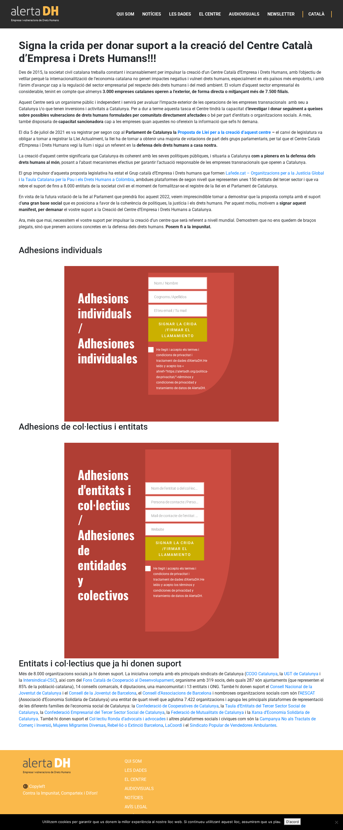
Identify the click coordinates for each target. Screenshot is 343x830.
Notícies (151, 14)
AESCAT (307, 693)
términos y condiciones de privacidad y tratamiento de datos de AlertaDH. (178, 590)
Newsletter (280, 14)
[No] (336, 822)
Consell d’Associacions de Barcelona (177, 693)
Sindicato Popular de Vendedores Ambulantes (233, 725)
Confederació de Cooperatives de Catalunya (177, 706)
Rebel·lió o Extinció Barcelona (135, 725)
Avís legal (136, 806)
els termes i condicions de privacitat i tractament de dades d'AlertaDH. (179, 355)
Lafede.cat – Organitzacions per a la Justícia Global (275, 173)
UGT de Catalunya (301, 673)
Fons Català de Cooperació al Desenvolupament (128, 680)
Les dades (180, 14)
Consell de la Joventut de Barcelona (102, 693)
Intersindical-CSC (39, 680)
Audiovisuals (244, 14)
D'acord (292, 822)
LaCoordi (173, 725)
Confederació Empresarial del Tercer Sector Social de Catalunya (104, 712)
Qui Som (125, 14)
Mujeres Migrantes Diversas (79, 725)
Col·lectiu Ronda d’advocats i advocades (127, 718)
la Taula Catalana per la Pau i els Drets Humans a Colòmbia (77, 179)
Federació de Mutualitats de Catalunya (207, 712)
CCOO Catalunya (262, 673)
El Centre (210, 14)
